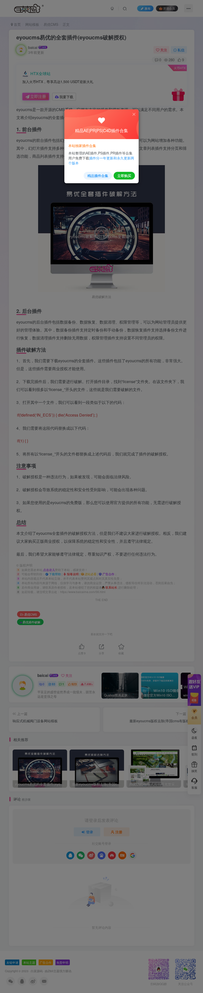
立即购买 (124, 175)
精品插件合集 (97, 175)
